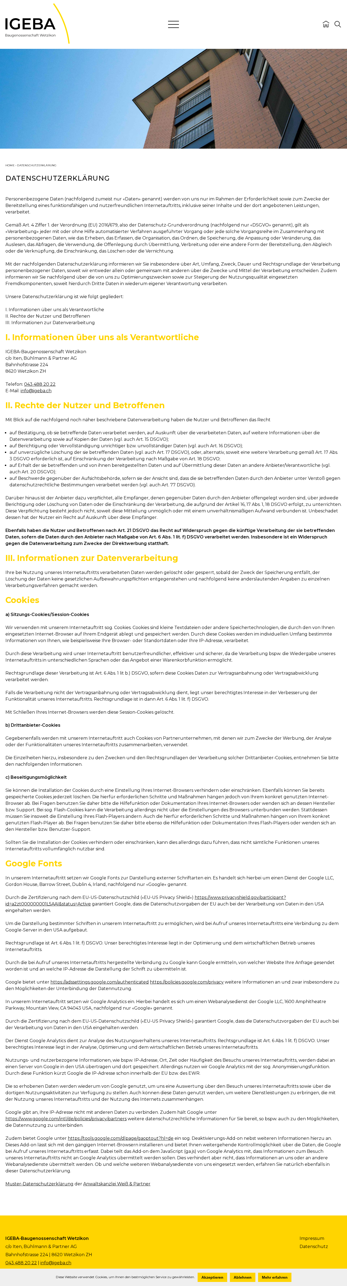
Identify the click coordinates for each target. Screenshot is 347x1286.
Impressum (312, 1238)
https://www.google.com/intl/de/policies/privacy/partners (66, 1118)
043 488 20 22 (40, 384)
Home (10, 165)
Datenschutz (314, 1246)
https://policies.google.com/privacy (187, 982)
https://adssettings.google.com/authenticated (99, 982)
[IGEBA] (37, 42)
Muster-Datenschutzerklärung (39, 1183)
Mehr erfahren (275, 1277)
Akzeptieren (212, 1277)
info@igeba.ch (36, 390)
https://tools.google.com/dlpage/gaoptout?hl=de (121, 1138)
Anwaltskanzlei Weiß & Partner (116, 1183)
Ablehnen (243, 1277)
